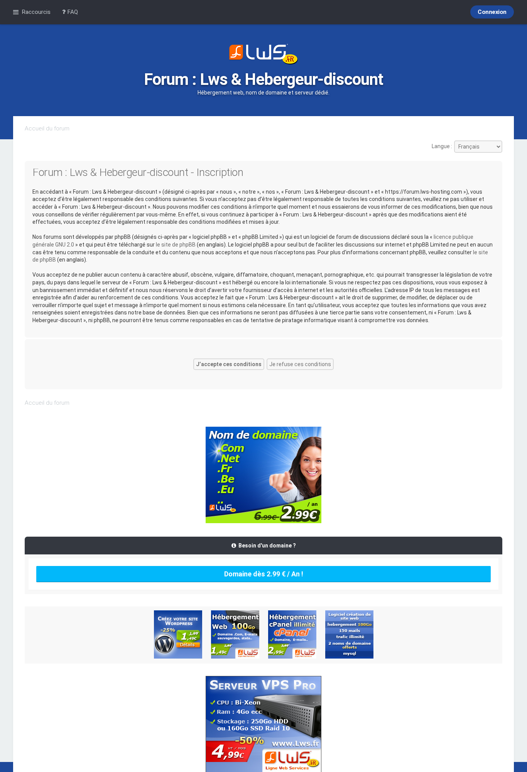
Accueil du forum (47, 128)
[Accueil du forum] (263, 55)
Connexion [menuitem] (492, 11)
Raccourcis (36, 11)
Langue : (442, 146)
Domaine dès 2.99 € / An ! (263, 574)
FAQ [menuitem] (72, 11)
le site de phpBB (176, 245)
